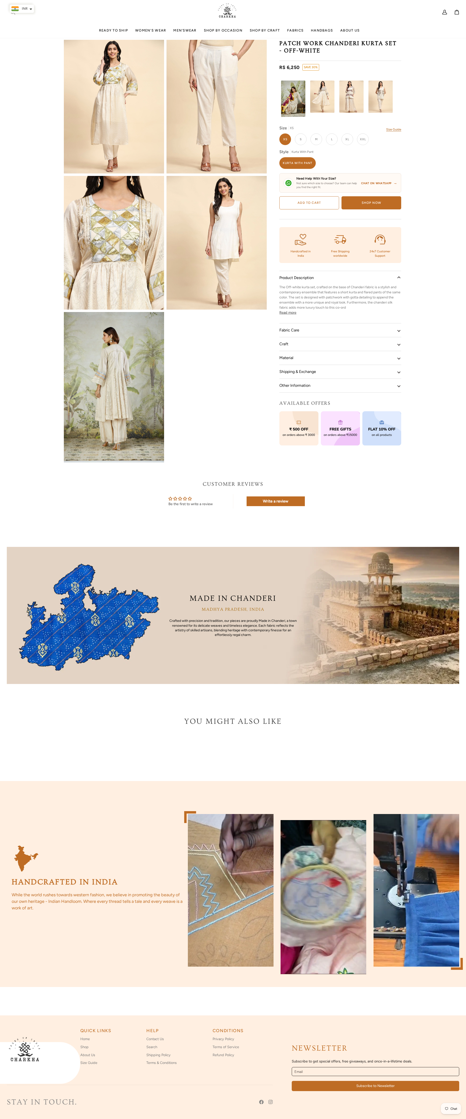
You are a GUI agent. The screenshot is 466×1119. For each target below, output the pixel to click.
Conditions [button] (228, 1030)
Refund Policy (223, 1055)
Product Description (296, 277)
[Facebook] (261, 1102)
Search (151, 1047)
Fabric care (289, 330)
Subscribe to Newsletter (375, 1086)
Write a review (275, 501)
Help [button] (152, 1030)
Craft (283, 344)
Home (85, 1039)
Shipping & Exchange (297, 371)
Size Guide (393, 129)
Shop (84, 1047)
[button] (151, 32)
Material (286, 357)
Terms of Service (226, 1047)
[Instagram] (270, 1102)
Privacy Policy (223, 1039)
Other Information (294, 385)
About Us (87, 1055)
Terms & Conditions (161, 1063)
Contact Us (155, 1039)
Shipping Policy (158, 1055)
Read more (287, 312)
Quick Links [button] (95, 1030)
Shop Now (371, 203)
